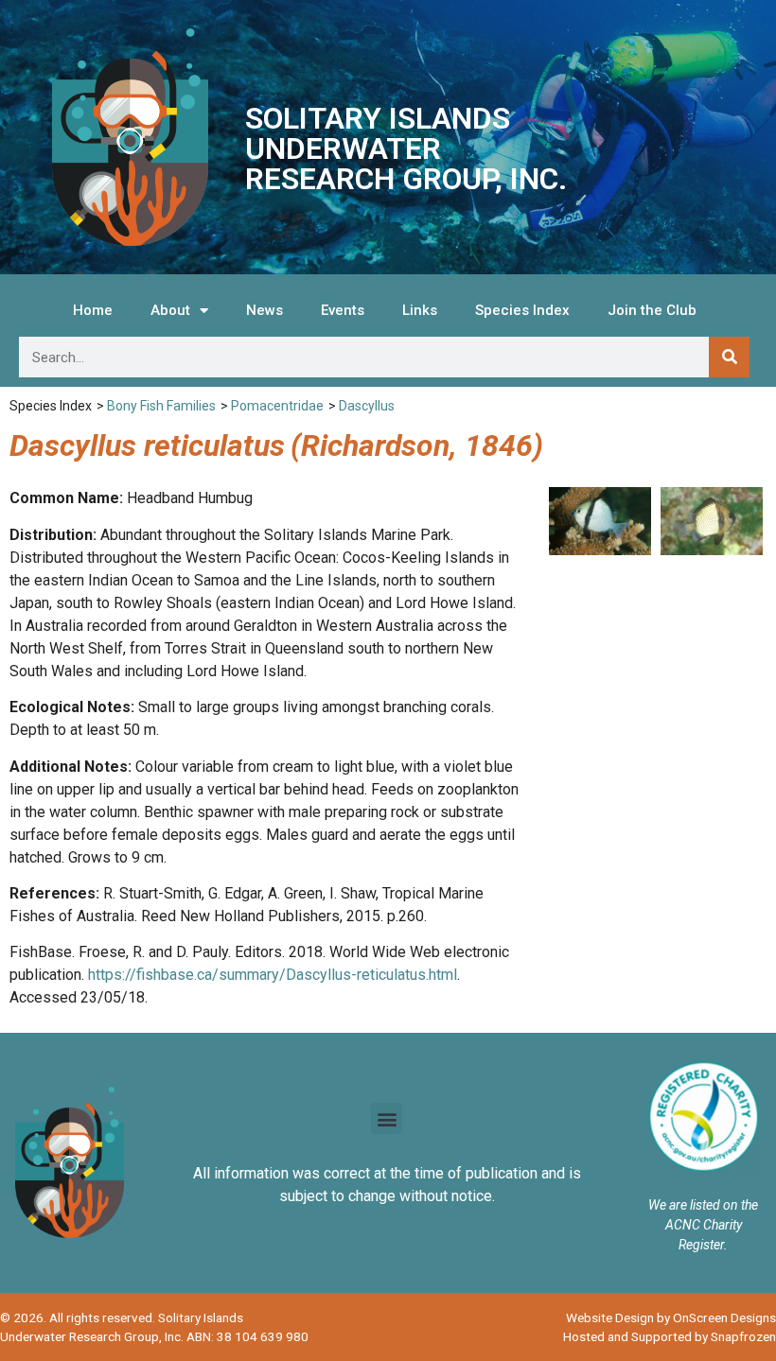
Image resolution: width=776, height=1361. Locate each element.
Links (419, 310)
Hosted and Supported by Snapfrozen (669, 1336)
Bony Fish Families (161, 405)
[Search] (729, 357)
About (170, 310)
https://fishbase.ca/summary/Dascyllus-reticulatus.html (272, 975)
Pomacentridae (277, 405)
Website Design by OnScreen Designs (671, 1317)
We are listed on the (703, 1205)
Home (93, 310)
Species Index (522, 310)
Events (342, 310)
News (264, 310)
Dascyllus (367, 405)
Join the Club (652, 310)
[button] (386, 1118)
